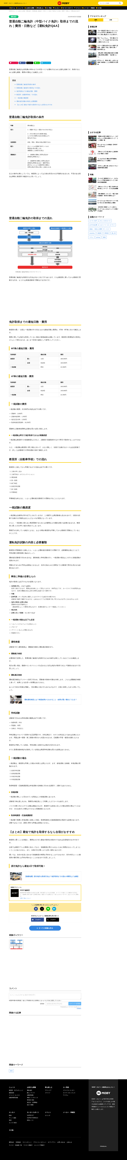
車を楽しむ (40, 8)
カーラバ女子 (93, 221)
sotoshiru (92, 233)
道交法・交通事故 (32, 1102)
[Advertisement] (45, 45)
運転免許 (28, 11)
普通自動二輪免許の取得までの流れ (28, 88)
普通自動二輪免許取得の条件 (26, 84)
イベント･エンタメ (14, 1095)
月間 (110, 20)
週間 (95, 20)
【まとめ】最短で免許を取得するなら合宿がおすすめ (34, 104)
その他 (99, 8)
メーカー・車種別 (89, 8)
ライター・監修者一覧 (15, 1145)
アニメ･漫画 (12, 1118)
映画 (10, 1115)
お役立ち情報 (30, 8)
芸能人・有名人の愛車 (95, 229)
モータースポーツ (68, 8)
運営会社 (11, 1142)
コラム (91, 237)
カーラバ (112, 225)
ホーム (13, 8)
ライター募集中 (28, 1145)
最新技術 (11, 1093)
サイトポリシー (27, 1142)
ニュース (20, 8)
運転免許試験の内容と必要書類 (26, 101)
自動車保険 (30, 1095)
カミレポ (47, 1115)
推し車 (114, 233)
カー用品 (49, 8)
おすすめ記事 (93, 225)
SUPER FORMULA (32, 1118)
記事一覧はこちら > (25, 898)
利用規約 (79, 1008)
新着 (11, 1071)
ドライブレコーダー (69, 1090)
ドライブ (47, 1093)
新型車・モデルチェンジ (16, 1090)
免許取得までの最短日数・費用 (26, 91)
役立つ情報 (30, 1105)
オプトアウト (52, 1142)
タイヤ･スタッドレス (69, 1093)
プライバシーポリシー (39, 1142)
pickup (98, 237)
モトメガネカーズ (105, 221)
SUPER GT (30, 1115)
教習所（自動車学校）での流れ (26, 94)
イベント (78, 8)
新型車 (100, 233)
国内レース (30, 1120)
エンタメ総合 (13, 1122)
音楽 (10, 1120)
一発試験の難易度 (22, 98)
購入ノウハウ (31, 1093)
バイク (107, 229)
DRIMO (106, 233)
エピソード (103, 225)
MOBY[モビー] (13, 11)
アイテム (65, 1095)
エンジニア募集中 (39, 1145)
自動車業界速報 (13, 1097)
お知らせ (69, 1142)
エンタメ (57, 8)
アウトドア (48, 1090)
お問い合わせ (61, 1142)
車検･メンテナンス (32, 1097)
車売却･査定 (30, 1100)
